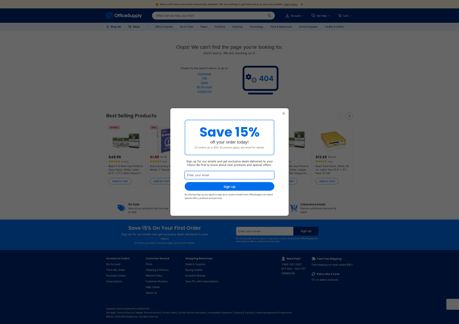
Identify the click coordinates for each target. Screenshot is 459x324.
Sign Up (230, 186)
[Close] (283, 113)
